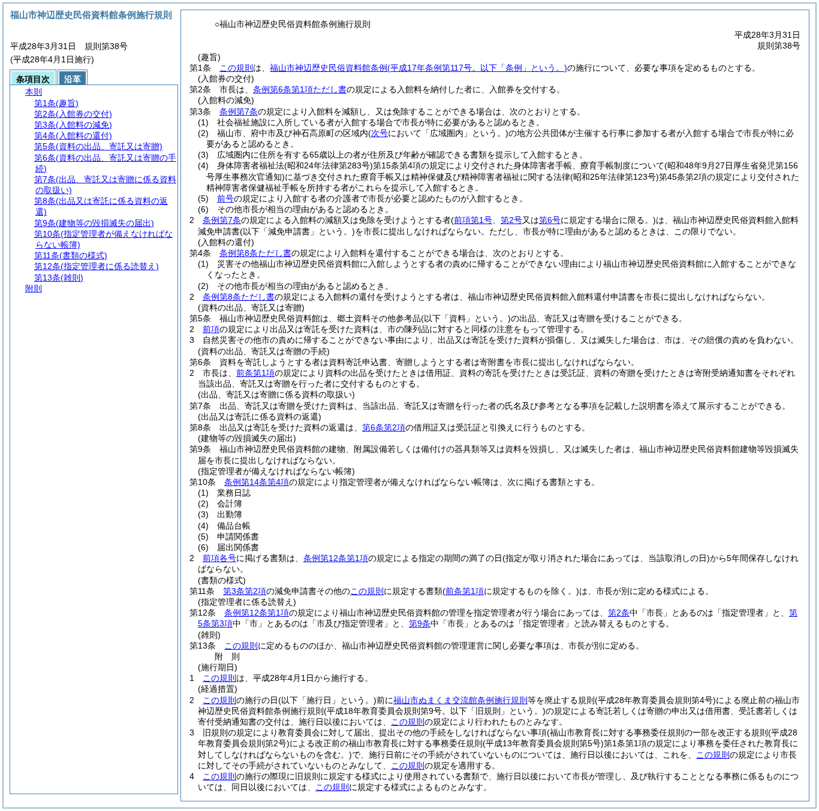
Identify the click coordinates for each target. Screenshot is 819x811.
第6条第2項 (383, 427)
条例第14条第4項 (256, 482)
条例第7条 (238, 111)
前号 (225, 198)
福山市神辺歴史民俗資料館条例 (418, 68)
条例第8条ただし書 (255, 253)
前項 (211, 329)
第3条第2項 (244, 591)
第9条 (419, 623)
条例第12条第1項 (335, 558)
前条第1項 (255, 373)
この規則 (236, 68)
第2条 (619, 612)
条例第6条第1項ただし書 (300, 89)
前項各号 (219, 558)
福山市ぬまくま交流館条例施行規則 (460, 700)
